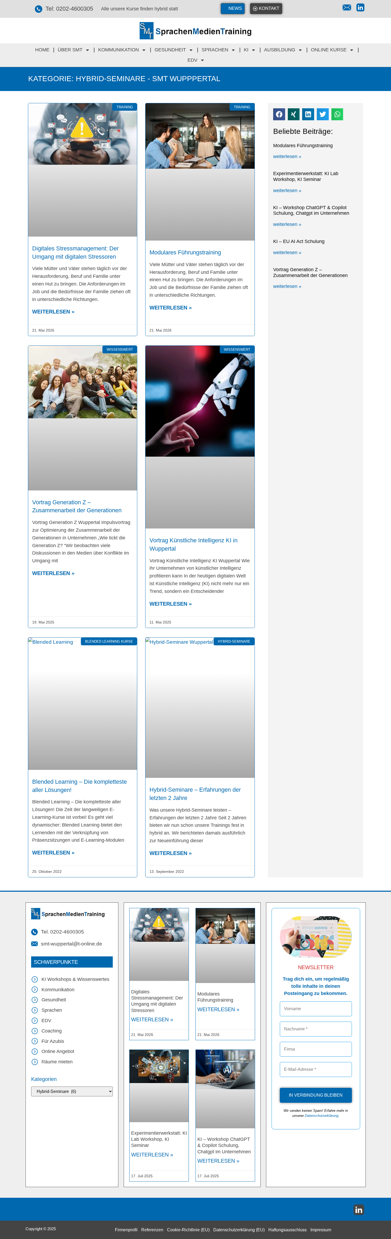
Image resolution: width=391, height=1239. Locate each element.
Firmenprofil (126, 1230)
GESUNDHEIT (170, 49)
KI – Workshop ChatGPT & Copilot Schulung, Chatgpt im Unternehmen (311, 210)
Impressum (320, 1230)
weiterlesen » (53, 312)
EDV (192, 60)
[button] (279, 114)
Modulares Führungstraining (185, 252)
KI (246, 49)
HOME (42, 49)
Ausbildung (279, 49)
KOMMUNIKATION (118, 49)
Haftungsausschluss (287, 1230)
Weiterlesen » (152, 1019)
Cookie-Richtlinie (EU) (188, 1230)
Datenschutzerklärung (321, 1116)
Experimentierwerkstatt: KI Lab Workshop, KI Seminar (305, 176)
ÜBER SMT (70, 49)
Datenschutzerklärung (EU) (239, 1230)
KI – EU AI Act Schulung (299, 241)
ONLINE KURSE (329, 49)
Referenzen (152, 1230)
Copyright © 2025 (41, 1228)
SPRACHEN (215, 49)
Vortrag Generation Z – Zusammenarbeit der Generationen (310, 272)
